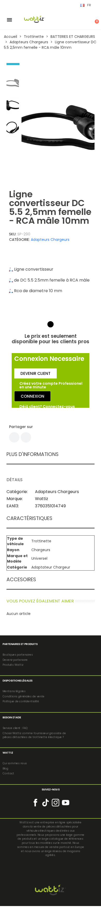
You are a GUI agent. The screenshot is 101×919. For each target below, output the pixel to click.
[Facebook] (14, 437)
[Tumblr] (26, 437)
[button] (27, 127)
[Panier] (94, 19)
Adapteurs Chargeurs (50, 239)
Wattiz (41, 499)
